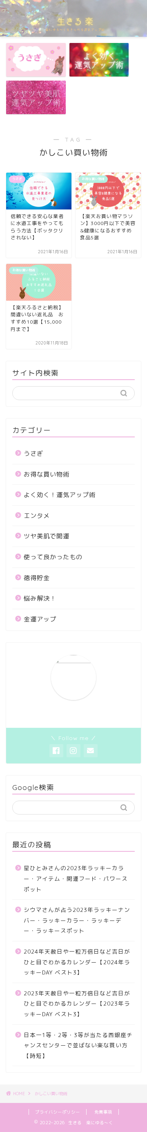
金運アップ (40, 619)
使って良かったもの (53, 557)
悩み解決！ (40, 598)
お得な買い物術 (46, 474)
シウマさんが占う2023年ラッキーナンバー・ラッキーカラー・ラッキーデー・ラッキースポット (77, 920)
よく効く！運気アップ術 (60, 495)
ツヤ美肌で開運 (46, 536)
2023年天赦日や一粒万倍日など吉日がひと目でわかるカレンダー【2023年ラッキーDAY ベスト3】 (77, 1003)
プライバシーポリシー (57, 1112)
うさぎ (33, 453)
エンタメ (37, 515)
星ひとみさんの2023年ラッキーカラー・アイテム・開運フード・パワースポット (76, 878)
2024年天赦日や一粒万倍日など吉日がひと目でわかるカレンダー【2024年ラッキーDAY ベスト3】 (77, 961)
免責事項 (103, 1112)
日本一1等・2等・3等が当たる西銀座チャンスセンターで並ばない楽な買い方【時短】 (78, 1045)
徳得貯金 (37, 578)
